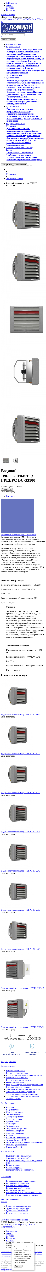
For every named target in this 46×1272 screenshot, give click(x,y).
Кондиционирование (10, 1199)
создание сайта (7, 1270)
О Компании (11, 3)
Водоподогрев (21, 80)
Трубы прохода (23, 87)
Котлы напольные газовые (22, 132)
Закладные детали (15, 85)
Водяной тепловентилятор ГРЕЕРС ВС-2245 (20, 871)
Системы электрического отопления (22, 141)
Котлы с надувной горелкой (27, 135)
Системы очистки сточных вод (14, 1220)
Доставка (10, 8)
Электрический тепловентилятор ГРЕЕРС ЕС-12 (22, 988)
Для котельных (7, 1151)
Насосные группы (15, 118)
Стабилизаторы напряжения (20, 153)
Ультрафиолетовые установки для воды (24, 64)
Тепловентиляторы (16, 145)
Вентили (10, 80)
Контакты (10, 10)
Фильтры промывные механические (20, 69)
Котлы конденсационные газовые (19, 129)
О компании (11, 1231)
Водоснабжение (8, 1066)
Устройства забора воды (16, 1128)
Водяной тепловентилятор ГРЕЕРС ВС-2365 (20, 910)
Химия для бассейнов (16, 104)
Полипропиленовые (15, 157)
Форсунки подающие (16, 92)
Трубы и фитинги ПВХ (30, 94)
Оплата (9, 5)
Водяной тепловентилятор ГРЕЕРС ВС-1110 (20, 714)
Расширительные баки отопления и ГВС (25, 139)
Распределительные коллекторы (20, 1170)
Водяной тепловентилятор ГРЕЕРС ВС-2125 (20, 832)
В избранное (7, 489)
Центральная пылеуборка (30, 160)
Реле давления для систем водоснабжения (25, 60)
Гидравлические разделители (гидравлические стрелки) (20, 110)
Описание (10, 496)
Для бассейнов (7, 1103)
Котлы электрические (17, 138)
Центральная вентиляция (17, 1211)
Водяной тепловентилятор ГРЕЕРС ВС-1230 (20, 793)
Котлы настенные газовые (17, 1185)
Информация (14, 165)
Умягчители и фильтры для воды (23, 67)
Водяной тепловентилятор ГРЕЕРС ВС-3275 (20, 949)
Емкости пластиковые (17, 49)
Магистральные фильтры (17, 1078)
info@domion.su (8, 19)
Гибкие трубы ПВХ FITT (17, 97)
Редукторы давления (16, 59)
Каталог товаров (8, 40)
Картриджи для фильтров (17, 1073)
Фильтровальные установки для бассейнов (24, 1142)
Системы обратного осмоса (22, 62)
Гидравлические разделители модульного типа (20, 115)
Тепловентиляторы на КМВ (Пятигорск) (18, 535)
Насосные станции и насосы (28, 56)
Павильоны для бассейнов (17, 1138)
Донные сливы (30, 85)
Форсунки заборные (26, 90)
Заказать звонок (8, 14)
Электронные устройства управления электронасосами (25, 72)
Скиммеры (11, 87)
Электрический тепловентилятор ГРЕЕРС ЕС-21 (22, 1027)
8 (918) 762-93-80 (28, 1224)
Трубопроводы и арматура (19, 155)
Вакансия (10, 1240)
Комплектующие (30, 116)
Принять (18, 1266)
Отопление (11, 174)
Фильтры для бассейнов (27, 101)
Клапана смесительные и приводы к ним (24, 1075)
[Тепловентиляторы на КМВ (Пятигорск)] (17, 532)
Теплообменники (35, 80)
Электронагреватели (16, 83)
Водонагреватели (8, 1061)
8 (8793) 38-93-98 (22, 19)
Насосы (29, 92)
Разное (4, 1202)
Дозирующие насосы (34, 83)
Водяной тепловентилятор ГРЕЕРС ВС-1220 (20, 753)
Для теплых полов (15, 128)
